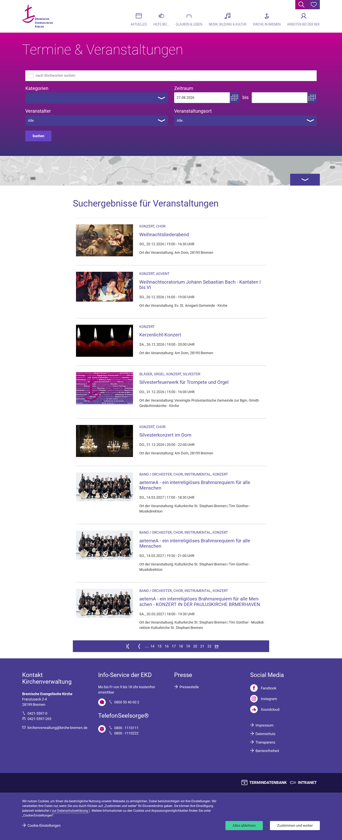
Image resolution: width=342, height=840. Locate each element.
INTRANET (307, 782)
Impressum (265, 725)
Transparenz (265, 742)
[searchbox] (30, 98)
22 (209, 646)
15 (160, 646)
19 (188, 646)
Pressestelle (189, 687)
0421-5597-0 (37, 713)
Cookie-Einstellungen (44, 825)
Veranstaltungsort (193, 111)
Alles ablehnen (244, 825)
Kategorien (36, 88)
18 (181, 646)
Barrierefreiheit (267, 751)
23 (216, 646)
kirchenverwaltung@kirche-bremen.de (57, 728)
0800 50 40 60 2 (126, 702)
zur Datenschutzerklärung (70, 811)
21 (202, 646)
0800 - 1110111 (126, 728)
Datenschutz (266, 734)
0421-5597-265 (39, 719)
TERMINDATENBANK (268, 782)
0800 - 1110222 (126, 733)
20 (195, 646)
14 (152, 646)
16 (167, 646)
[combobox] (96, 98)
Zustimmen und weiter (295, 825)
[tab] (305, 180)
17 (174, 646)
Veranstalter (38, 111)
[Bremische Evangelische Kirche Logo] (37, 16)
